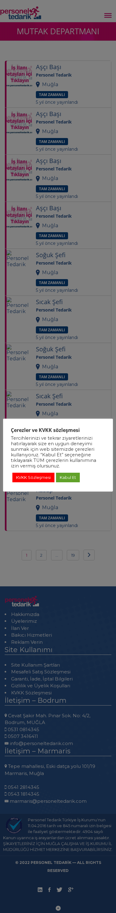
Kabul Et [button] (68, 477)
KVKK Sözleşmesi (33, 477)
